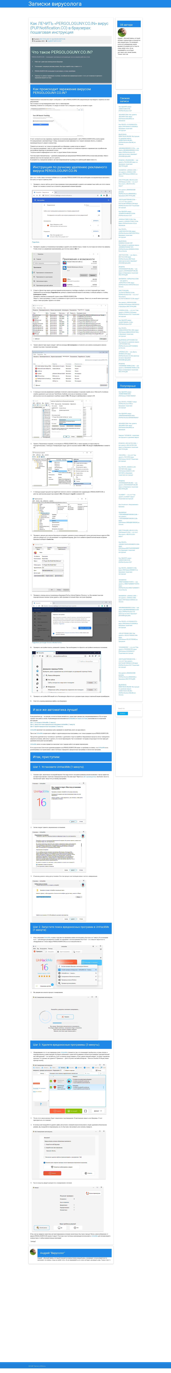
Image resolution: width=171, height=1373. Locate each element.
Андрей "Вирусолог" (54, 41)
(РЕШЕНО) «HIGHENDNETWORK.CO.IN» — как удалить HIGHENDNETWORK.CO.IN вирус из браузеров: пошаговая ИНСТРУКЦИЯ (129, 368)
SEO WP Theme (33, 1366)
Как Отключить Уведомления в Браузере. (63, 11)
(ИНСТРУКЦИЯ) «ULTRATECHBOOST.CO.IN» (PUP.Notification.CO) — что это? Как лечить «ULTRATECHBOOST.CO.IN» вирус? (129, 294)
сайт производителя (89, 776)
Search (122, 713)
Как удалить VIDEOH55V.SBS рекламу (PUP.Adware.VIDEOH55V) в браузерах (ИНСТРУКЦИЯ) (129, 304)
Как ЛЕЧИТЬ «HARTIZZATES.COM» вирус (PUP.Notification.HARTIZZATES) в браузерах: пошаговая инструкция (129, 233)
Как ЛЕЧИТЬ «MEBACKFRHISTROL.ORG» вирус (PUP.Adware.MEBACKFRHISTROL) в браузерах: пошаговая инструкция (129, 332)
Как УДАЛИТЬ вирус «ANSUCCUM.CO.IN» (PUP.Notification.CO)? (125, 109)
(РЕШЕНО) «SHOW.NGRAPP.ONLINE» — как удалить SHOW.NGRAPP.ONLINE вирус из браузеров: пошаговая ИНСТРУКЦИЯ (128, 271)
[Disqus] (70, 1289)
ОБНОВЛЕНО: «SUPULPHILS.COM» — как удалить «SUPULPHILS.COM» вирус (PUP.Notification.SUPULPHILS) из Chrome (129, 283)
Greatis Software (82, 718)
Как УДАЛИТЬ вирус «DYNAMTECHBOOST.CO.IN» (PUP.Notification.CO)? (127, 213)
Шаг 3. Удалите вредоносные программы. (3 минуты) (46, 726)
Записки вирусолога (55, 3)
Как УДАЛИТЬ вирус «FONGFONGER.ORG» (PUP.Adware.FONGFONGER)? (127, 394)
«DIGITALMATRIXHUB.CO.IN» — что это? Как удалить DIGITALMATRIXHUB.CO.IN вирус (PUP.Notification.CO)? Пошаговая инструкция (129, 203)
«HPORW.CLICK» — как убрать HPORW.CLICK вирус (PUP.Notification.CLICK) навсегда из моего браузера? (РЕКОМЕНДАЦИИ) (129, 356)
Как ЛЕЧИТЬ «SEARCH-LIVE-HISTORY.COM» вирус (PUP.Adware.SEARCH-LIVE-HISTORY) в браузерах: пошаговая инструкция (127, 471)
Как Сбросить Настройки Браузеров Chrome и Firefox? (124, 11)
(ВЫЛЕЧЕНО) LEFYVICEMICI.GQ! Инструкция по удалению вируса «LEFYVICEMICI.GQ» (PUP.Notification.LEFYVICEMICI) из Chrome (129, 344)
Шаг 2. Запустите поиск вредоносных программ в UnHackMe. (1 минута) (52, 724)
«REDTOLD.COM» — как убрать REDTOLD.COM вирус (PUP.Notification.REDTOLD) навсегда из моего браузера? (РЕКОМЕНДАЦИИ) (128, 259)
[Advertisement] (129, 74)
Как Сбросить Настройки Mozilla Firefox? (91, 11)
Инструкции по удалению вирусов (52, 39)
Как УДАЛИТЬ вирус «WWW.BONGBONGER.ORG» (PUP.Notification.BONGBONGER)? (128, 415)
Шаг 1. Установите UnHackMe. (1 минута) (42, 722)
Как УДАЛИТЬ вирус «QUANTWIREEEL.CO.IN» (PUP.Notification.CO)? (126, 322)
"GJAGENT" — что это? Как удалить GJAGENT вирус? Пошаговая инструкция (127, 497)
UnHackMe (72, 718)
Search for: (121, 708)
